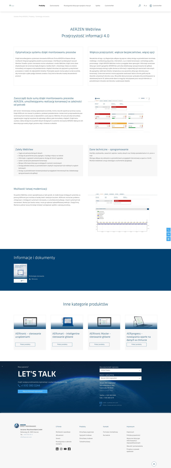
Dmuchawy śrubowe (86, 438)
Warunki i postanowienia (135, 446)
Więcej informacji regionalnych (32, 391)
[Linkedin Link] (58, 449)
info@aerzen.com (26, 437)
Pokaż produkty (25, 344)
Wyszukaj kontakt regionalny (109, 367)
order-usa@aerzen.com (110, 403)
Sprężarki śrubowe (85, 435)
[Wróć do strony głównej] (11, 6)
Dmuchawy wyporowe (86, 432)
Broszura (34, 279)
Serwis (58, 438)
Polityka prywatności (133, 435)
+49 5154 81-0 (28, 435)
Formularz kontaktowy (110, 432)
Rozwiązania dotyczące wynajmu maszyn (77, 6)
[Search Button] (140, 6)
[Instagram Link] (62, 449)
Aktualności (59, 435)
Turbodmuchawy (84, 442)
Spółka (98, 6)
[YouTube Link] (66, 449)
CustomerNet (109, 6)
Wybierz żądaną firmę (107, 375)
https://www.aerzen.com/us (112, 405)
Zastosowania (54, 6)
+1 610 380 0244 (30, 385)
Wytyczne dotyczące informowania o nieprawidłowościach (133, 441)
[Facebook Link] (70, 449)
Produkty (42, 6)
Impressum (130, 432)
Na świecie (106, 435)
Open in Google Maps (106, 390)
